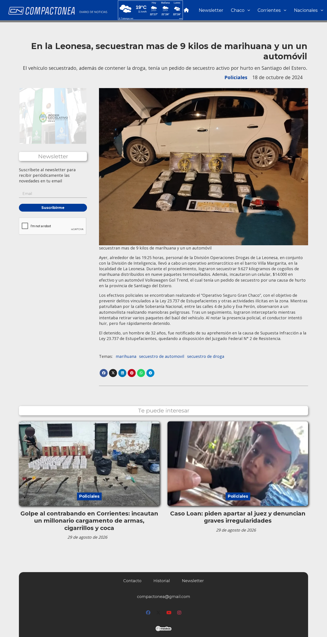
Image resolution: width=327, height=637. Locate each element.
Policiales (235, 77)
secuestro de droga (205, 356)
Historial (161, 580)
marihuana (126, 356)
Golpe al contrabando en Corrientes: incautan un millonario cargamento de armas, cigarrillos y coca (89, 521)
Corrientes (269, 10)
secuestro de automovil (161, 356)
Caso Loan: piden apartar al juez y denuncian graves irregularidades (237, 517)
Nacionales (306, 10)
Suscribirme (53, 208)
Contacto (132, 580)
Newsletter (211, 10)
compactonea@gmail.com (163, 596)
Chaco (237, 10)
